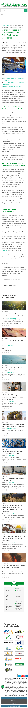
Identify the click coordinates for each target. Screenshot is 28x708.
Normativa (18, 599)
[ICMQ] (19, 637)
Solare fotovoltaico (19, 601)
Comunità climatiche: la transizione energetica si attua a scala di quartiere (13, 315)
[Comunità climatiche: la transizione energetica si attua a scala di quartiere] (14, 305)
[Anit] (19, 631)
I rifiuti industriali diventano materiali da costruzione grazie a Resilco (13, 452)
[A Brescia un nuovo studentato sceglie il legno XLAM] (14, 470)
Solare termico (19, 603)
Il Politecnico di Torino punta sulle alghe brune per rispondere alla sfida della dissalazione (13, 397)
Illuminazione (18, 592)
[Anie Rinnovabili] (8, 631)
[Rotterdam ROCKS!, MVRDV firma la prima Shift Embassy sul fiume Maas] (14, 415)
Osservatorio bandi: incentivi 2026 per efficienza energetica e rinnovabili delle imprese (14, 538)
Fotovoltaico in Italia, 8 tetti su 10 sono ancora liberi (12, 342)
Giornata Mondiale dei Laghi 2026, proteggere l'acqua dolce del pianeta (13, 369)
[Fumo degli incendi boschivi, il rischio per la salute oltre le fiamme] (14, 557)
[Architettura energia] (8, 653)
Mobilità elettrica (19, 598)
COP (6, 604)
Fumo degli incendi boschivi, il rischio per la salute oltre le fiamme (13, 566)
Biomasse (7, 592)
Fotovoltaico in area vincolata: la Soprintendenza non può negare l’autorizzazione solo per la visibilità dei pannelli (13, 508)
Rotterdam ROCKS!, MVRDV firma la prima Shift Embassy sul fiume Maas (13, 425)
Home (3, 25)
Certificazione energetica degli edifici (8, 595)
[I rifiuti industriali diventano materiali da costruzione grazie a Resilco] (14, 443)
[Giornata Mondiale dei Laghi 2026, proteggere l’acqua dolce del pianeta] (14, 359)
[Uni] (19, 642)
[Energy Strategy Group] (8, 637)
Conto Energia (8, 602)
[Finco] (8, 664)
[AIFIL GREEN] (19, 664)
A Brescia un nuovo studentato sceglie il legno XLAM (13, 479)
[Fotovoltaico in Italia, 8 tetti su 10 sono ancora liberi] (14, 332)
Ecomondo (4, 250)
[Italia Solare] (8, 658)
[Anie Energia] (19, 648)
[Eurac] (19, 658)
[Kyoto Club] (8, 648)
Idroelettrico (18, 590)
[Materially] (8, 642)
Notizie (7, 25)
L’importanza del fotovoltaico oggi (12, 86)
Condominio (8, 601)
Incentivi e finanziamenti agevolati (18, 595)
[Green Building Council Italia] (8, 669)
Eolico (17, 588)
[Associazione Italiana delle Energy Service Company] (19, 653)
